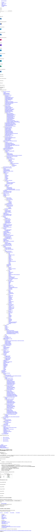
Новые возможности (5, 523)
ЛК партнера (4, 4)
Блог (2, 516)
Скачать (3, 6)
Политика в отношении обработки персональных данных (22, 530)
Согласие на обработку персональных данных (7, 530)
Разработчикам (4, 521)
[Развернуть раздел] (2, 91)
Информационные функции (4, 447)
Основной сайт (4, 515)
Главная (3, 2)
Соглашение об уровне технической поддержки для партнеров (11, 526)
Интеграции (3, 522)
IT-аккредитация (4, 527)
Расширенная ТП (4, 5)
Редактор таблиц (2, 446)
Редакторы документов (3, 445)
